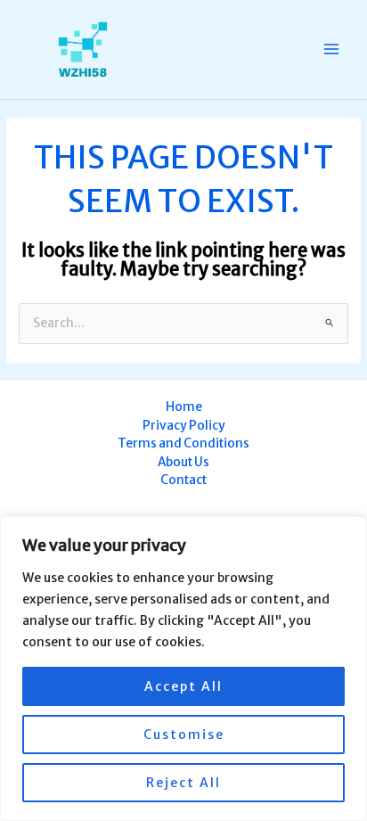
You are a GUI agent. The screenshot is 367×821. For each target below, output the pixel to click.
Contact (183, 480)
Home (184, 407)
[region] (183, 668)
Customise (183, 735)
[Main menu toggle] (332, 49)
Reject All (183, 783)
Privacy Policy (184, 425)
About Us (183, 462)
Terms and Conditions (183, 443)
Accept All (183, 686)
